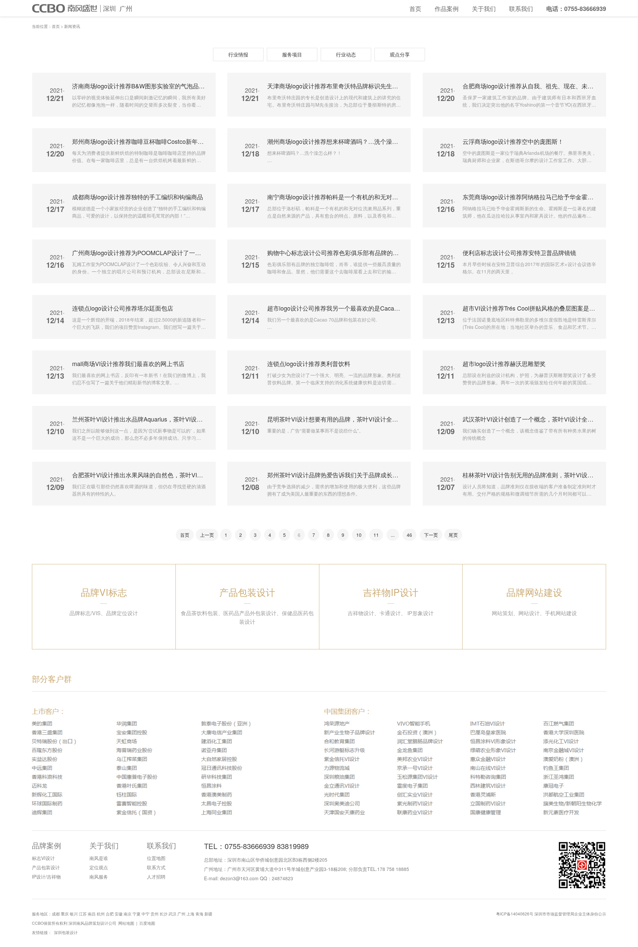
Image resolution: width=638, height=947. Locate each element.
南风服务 (98, 876)
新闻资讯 (72, 26)
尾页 (453, 534)
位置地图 (156, 858)
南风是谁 (98, 858)
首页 (415, 8)
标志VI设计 (43, 858)
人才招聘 (156, 876)
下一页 (431, 534)
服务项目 (292, 54)
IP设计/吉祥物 (46, 876)
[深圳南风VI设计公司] (90, 9)
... (393, 534)
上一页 (207, 534)
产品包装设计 (46, 867)
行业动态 (346, 54)
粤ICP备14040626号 (514, 913)
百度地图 (147, 923)
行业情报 (238, 54)
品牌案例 (46, 845)
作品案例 (447, 8)
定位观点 (98, 867)
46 (409, 534)
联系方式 (156, 867)
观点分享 (400, 54)
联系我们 (521, 8)
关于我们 (484, 8)
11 (376, 534)
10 (359, 534)
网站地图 (126, 923)
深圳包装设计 (66, 932)
